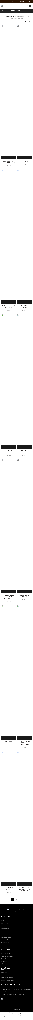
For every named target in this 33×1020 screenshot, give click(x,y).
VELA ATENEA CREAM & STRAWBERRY (9, 596)
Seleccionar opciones (22, 157)
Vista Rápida (11, 157)
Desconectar (5, 928)
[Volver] (3, 11)
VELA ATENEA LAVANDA (24, 596)
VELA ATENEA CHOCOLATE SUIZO (24, 451)
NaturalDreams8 (13, 1007)
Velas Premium (5, 958)
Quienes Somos (6, 942)
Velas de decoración (7, 956)
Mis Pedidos (4, 923)
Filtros (27, 21)
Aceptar (2, 1019)
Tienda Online (5, 939)
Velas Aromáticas (6, 953)
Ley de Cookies (5, 975)
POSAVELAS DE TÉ (24, 161)
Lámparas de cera (6, 964)
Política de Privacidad (7, 977)
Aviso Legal (4, 972)
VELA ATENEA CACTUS (24, 306)
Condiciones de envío (7, 980)
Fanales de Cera (6, 961)
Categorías (15, 11)
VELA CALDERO (8, 742)
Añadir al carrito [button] (7, 157)
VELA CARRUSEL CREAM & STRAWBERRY (24, 743)
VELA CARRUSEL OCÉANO (9, 888)
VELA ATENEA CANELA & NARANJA (9, 451)
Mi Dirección (5, 926)
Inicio (7, 16)
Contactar (4, 945)
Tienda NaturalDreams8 (16, 16)
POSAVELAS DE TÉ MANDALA (8, 306)
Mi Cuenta (4, 921)
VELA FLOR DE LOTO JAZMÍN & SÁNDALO (24, 889)
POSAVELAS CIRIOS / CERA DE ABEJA (8, 162)
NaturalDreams (6, 937)
